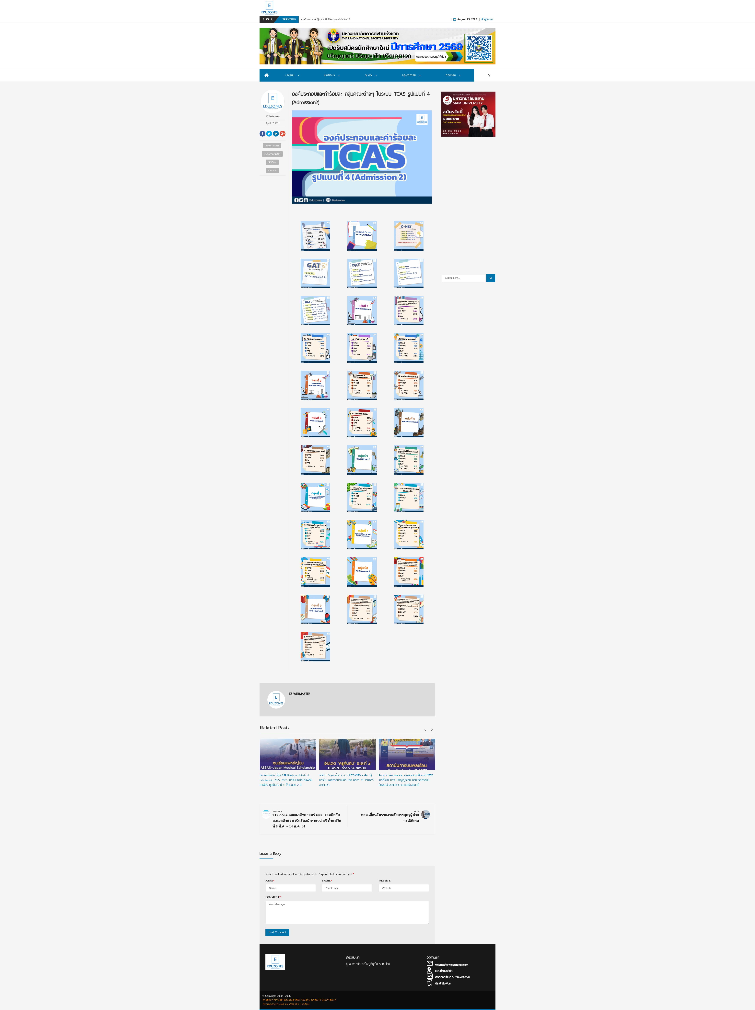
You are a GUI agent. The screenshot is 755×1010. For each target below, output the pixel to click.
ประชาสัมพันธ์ (443, 983)
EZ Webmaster (273, 116)
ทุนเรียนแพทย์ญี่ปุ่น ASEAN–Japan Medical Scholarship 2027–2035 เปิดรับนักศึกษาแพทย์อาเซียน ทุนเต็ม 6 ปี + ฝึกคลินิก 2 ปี (286, 780)
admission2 (272, 145)
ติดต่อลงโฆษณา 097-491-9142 (452, 977)
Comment (273, 897)
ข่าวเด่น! (272, 170)
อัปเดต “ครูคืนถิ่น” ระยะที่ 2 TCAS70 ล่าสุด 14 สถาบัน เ (331, 19)
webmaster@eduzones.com (451, 964)
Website (384, 880)
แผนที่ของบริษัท (443, 970)
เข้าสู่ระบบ (487, 19)
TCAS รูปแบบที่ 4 (272, 154)
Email (327, 880)
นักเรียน (272, 162)
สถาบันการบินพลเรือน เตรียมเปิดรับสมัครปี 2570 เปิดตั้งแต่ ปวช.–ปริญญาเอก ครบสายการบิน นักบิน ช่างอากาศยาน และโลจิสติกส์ (406, 780)
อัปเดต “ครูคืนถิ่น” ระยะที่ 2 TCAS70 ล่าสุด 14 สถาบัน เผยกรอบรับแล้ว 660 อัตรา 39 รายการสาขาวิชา (346, 780)
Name (270, 880)
